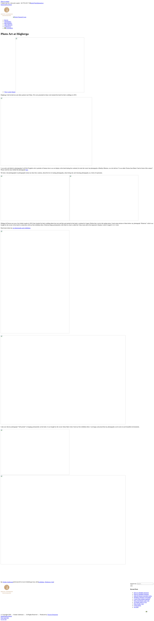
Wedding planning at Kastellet (142, 597)
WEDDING (105, 611)
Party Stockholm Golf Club (141, 600)
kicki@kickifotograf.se (37, 3)
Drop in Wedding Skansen (141, 592)
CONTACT (138, 611)
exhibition (41, 582)
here (27, 170)
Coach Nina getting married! (142, 599)
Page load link (5, 618)
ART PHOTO (127, 611)
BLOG (95, 611)
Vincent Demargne (52, 614)
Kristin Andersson (8, 582)
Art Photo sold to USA (140, 602)
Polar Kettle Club (139, 604)
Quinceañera (137, 605)
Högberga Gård (49, 582)
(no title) (136, 607)
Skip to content (5, 1)
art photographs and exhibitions (21, 228)
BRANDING (115, 611)
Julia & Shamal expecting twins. (143, 596)
